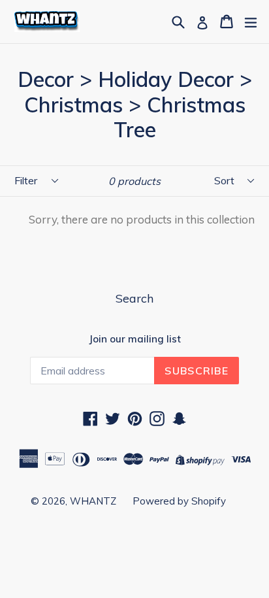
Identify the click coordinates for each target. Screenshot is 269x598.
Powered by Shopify (179, 501)
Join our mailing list (135, 339)
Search (134, 298)
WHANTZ (93, 501)
